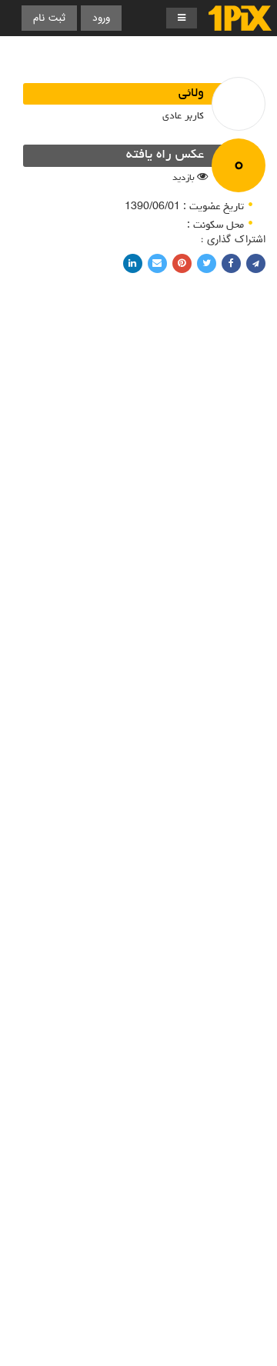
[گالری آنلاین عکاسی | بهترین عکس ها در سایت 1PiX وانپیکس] (240, 18)
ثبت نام (49, 18)
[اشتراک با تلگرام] (255, 263)
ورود (101, 18)
